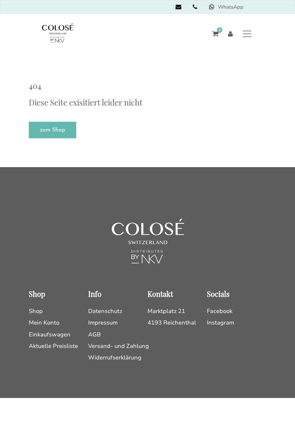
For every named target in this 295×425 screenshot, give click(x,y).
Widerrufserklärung (114, 358)
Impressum (103, 323)
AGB (94, 335)
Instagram (220, 323)
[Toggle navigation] (247, 33)
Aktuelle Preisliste (53, 346)
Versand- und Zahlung (118, 346)
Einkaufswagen (50, 335)
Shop (36, 311)
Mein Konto (44, 323)
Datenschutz (105, 311)
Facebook (219, 311)
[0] (213, 34)
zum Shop (52, 130)
